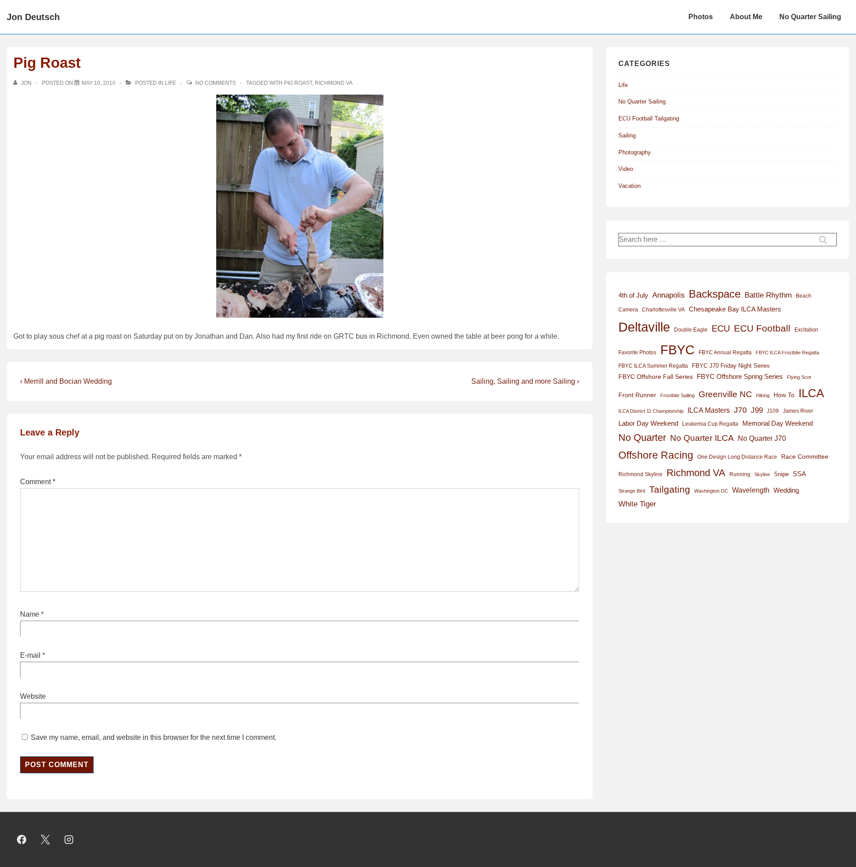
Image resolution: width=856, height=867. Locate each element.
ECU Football (762, 328)
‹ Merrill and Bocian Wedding (66, 381)
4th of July (633, 295)
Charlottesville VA (663, 310)
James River (798, 411)
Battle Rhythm (768, 295)
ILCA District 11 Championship (650, 411)
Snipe (781, 474)
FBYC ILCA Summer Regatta (653, 366)
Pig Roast (298, 83)
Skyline (762, 474)
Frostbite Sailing (677, 395)
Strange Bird (631, 491)
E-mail (30, 655)
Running (739, 474)
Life (170, 83)
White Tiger (637, 504)
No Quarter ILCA (702, 438)
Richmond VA (334, 83)
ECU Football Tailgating (648, 118)
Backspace (715, 294)
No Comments (215, 83)
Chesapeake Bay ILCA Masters (735, 309)
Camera (628, 310)
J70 (740, 410)
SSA (799, 473)
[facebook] (21, 839)
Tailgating (669, 489)
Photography (634, 152)
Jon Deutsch (33, 17)
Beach (803, 296)
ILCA (811, 393)
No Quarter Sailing (810, 17)
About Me (746, 17)
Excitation (806, 330)
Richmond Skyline (640, 474)
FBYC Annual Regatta (725, 352)
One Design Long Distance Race (737, 457)
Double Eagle (691, 329)
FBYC (677, 349)
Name (29, 614)
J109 (773, 411)
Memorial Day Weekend (777, 423)
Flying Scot (799, 377)
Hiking (763, 395)
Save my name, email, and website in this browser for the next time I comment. (153, 737)
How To (784, 394)
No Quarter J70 (762, 438)
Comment (37, 481)
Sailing (627, 135)
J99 (757, 410)
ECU (721, 328)
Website (33, 696)
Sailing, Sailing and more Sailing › (525, 381)
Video (625, 169)
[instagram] (69, 839)
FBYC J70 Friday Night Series (731, 365)
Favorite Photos (637, 352)
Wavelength (751, 490)
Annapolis (668, 295)
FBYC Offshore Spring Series (740, 376)
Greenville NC (725, 394)
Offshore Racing (655, 455)
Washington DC (711, 491)
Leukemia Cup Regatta (710, 424)
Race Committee (804, 456)
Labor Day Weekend (648, 423)
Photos (700, 17)
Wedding (786, 490)
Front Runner (637, 395)
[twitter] (45, 839)
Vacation (629, 186)
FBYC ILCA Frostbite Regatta (787, 352)
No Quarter (642, 437)
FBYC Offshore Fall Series (655, 376)
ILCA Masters (708, 410)
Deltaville (644, 326)
